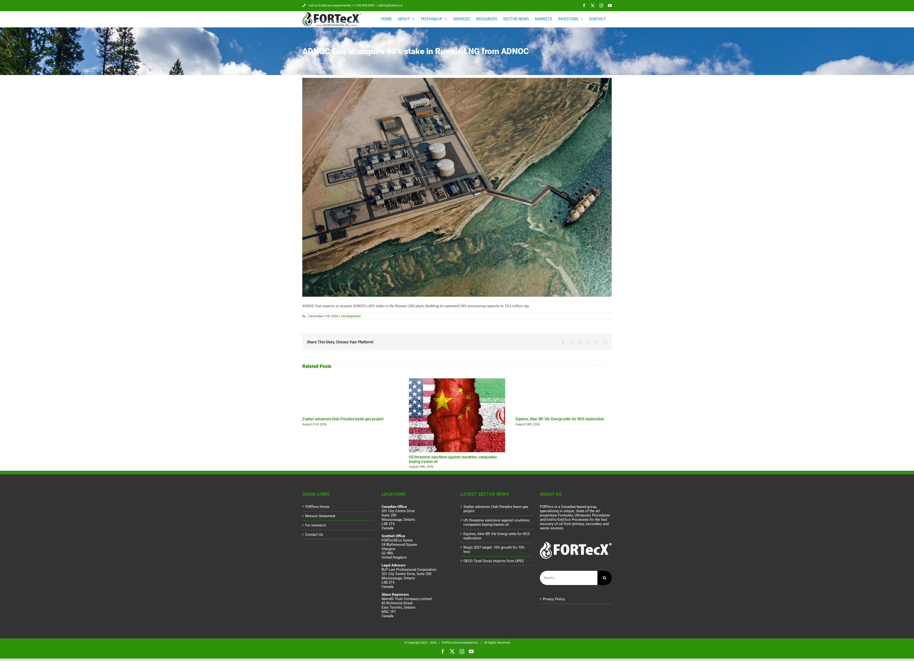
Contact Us (314, 534)
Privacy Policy (554, 599)
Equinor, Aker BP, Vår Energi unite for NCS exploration (560, 419)
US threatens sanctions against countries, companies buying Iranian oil (457, 415)
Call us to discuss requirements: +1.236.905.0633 (341, 5)
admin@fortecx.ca (390, 5)
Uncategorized (350, 316)
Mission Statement (320, 516)
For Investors (315, 525)
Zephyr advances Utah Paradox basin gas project (342, 419)
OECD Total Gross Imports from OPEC (493, 561)
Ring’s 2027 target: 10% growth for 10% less (494, 549)
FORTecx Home (317, 507)
